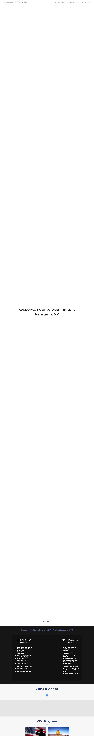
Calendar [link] (72, 2)
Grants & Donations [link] (63, 2)
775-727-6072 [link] (47, 621)
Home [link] (55, 2)
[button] (79, 2)
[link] (15, 2)
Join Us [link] (84, 2)
